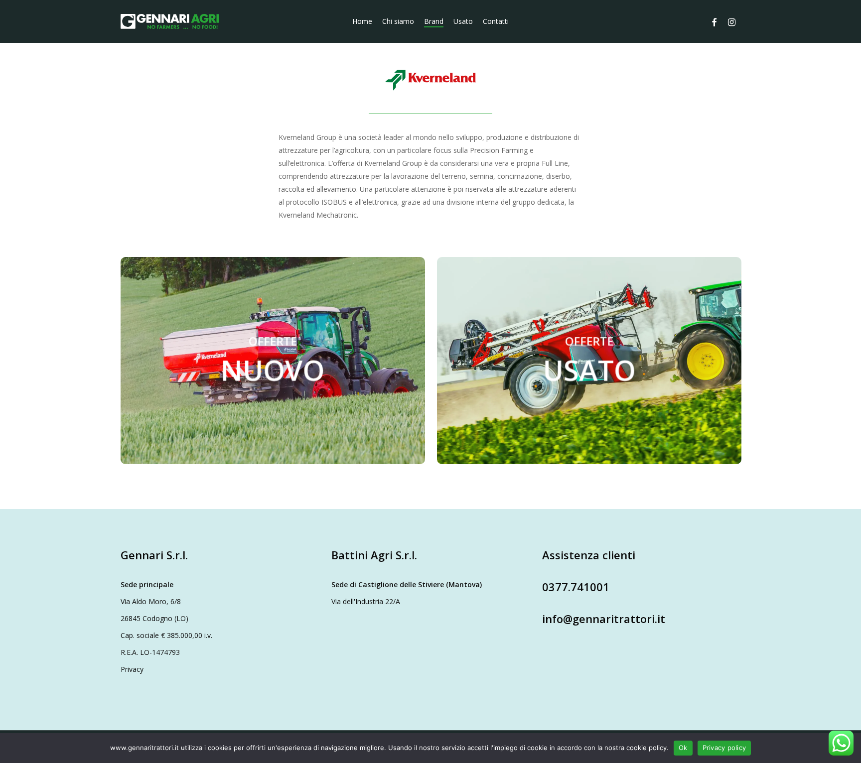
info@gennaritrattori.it (603, 618)
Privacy (132, 669)
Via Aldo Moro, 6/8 (151, 601)
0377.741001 (575, 586)
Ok (683, 748)
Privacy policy (724, 748)
